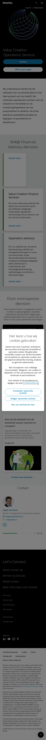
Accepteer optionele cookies (23, 392)
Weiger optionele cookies (23, 398)
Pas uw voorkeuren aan (23, 404)
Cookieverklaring (31, 383)
